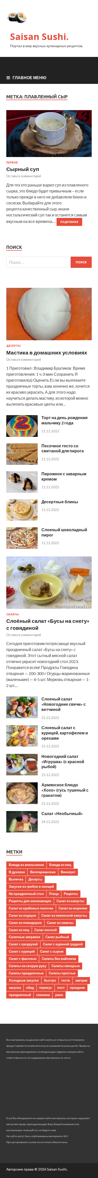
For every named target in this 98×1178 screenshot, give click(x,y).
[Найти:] (49, 262)
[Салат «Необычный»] (22, 831)
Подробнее (69, 221)
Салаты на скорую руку (27, 966)
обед (30, 988)
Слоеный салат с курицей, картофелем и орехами (64, 732)
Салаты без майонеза (59, 959)
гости (65, 980)
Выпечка (16, 879)
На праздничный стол (26, 894)
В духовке (17, 872)
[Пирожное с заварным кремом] (22, 491)
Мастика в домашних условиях (46, 352)
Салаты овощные (66, 966)
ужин (59, 995)
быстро (50, 980)
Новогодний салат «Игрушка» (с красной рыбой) (62, 761)
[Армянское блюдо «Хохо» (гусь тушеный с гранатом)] (22, 802)
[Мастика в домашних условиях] (49, 341)
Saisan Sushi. (39, 36)
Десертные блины (59, 501)
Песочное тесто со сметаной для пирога (62, 448)
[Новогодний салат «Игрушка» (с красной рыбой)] (22, 773)
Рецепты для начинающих (30, 901)
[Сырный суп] (49, 135)
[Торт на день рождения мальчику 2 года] (22, 435)
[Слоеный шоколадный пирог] (22, 547)
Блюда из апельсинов (26, 865)
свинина (43, 995)
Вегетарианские (43, 872)
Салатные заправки (24, 937)
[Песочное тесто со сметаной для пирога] (22, 463)
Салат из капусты (70, 901)
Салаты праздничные (26, 973)
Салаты (12, 614)
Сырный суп (22, 169)
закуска (15, 988)
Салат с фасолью (22, 959)
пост (61, 988)
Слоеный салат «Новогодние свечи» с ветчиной (63, 704)
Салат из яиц (19, 930)
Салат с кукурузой (23, 944)
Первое (12, 162)
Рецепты (71, 894)
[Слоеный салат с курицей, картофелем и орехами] (22, 745)
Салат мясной (45, 930)
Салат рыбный (57, 937)
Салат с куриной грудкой (63, 944)
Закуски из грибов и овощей (31, 886)
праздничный (20, 995)
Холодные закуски (24, 980)
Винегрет (68, 872)
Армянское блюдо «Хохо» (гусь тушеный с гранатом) (64, 790)
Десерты (13, 345)
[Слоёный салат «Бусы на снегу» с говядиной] (49, 609)
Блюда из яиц (60, 865)
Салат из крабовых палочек (31, 908)
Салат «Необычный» (62, 813)
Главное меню (29, 77)
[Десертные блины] (22, 519)
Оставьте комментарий (23, 176)
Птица (54, 894)
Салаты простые (62, 973)
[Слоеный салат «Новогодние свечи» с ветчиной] (22, 716)
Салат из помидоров (25, 923)
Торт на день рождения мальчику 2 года (64, 420)
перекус (45, 988)
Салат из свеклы (60, 923)
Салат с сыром (52, 951)
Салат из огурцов (22, 915)
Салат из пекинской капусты (64, 915)
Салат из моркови (73, 908)
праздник (77, 988)
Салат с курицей (22, 951)
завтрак (81, 980)
